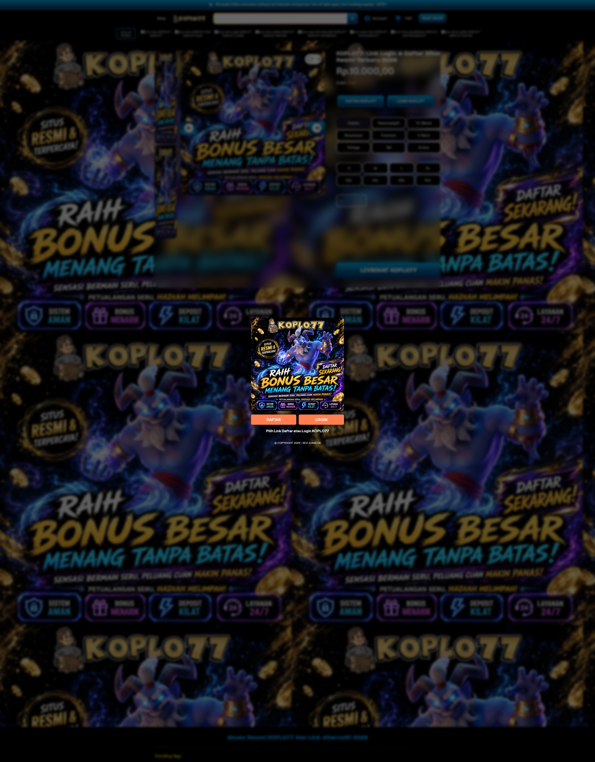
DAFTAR (274, 419)
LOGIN (321, 419)
